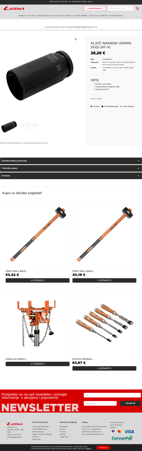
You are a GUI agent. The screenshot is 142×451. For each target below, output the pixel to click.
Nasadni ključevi (129, 62)
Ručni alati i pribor (117, 65)
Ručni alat (106, 65)
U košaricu (38, 280)
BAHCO (64, 27)
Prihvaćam (103, 447)
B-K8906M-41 (108, 68)
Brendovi (56, 27)
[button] (76, 39)
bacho (116, 68)
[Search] (130, 8)
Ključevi (120, 62)
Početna (48, 27)
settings (88, 448)
